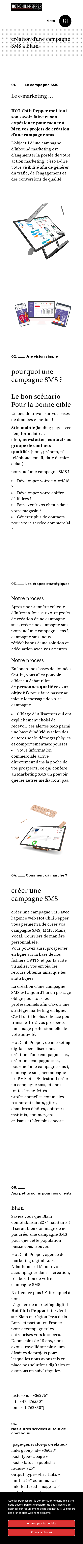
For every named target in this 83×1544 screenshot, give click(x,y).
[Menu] (65, 20)
